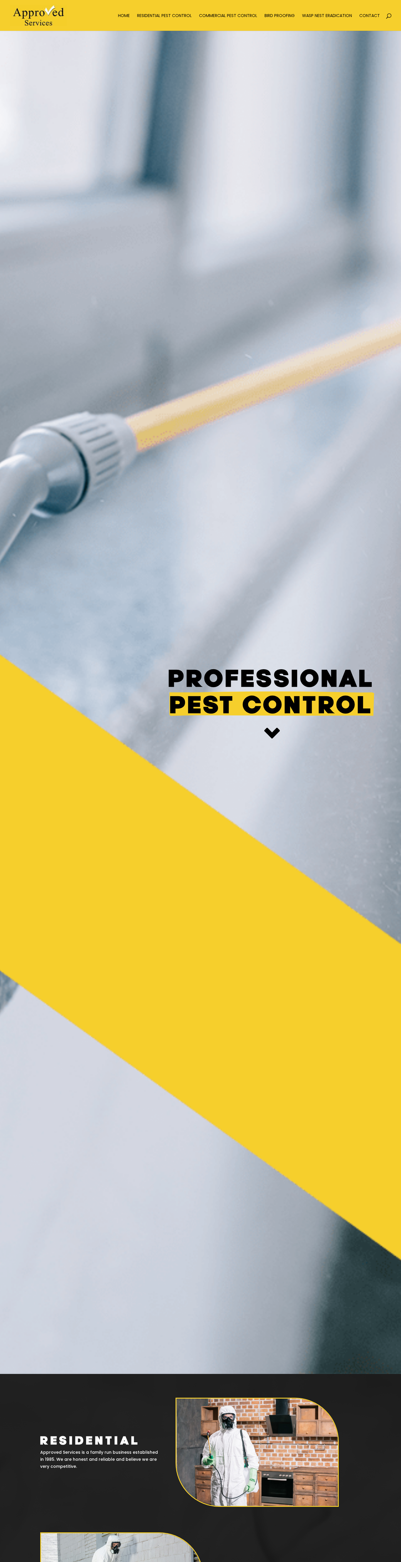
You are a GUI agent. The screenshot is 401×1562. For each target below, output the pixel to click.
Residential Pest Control (164, 15)
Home (124, 15)
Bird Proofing (279, 15)
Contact (369, 15)
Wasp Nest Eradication (327, 15)
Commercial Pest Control (228, 15)
